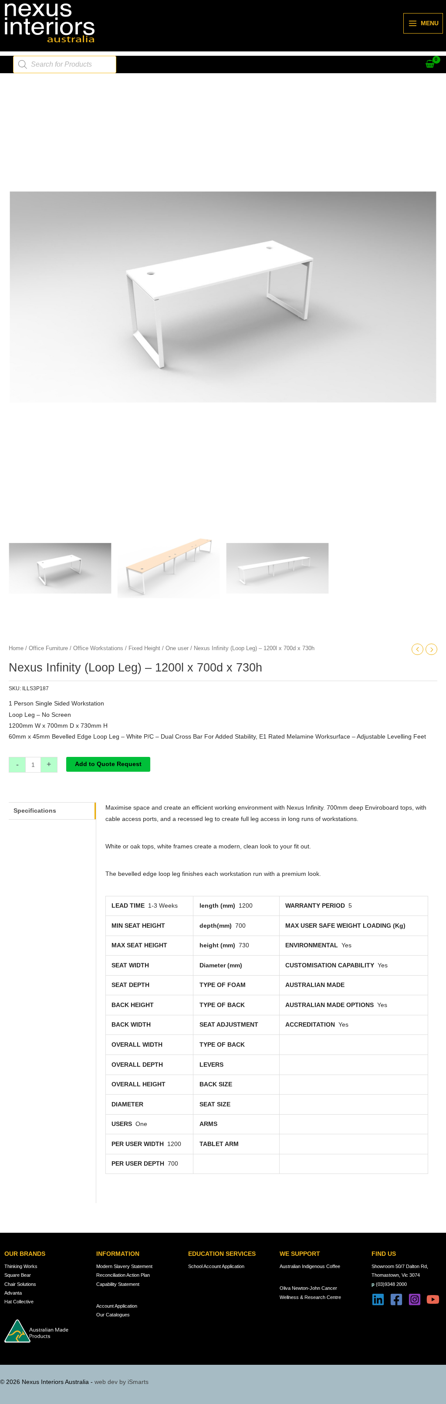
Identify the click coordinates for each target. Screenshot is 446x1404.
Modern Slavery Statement (124, 1266)
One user (177, 648)
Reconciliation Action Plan (123, 1275)
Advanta (13, 1292)
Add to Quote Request (108, 764)
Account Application (116, 1306)
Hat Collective (19, 1301)
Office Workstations (98, 648)
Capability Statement (117, 1284)
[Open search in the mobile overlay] (64, 64)
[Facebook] (396, 1299)
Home (16, 648)
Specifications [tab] (35, 810)
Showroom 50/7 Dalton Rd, (400, 1266)
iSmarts (138, 1382)
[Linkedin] (378, 1299)
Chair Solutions (20, 1284)
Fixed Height (144, 648)
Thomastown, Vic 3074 (396, 1275)
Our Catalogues (113, 1314)
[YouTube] (432, 1299)
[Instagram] (414, 1299)
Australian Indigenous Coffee (310, 1266)
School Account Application (216, 1266)
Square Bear (17, 1275)
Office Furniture (48, 648)
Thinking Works (20, 1266)
